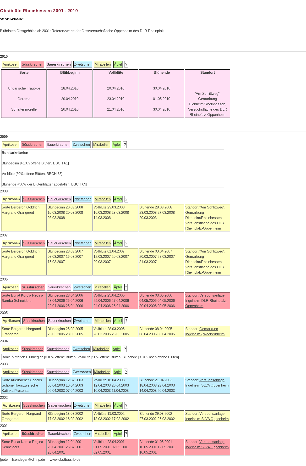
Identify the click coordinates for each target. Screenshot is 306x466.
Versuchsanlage (211, 295)
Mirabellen (103, 64)
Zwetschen (82, 64)
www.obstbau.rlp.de (65, 459)
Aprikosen (10, 64)
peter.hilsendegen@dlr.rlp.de (23, 459)
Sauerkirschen (58, 144)
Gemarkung (208, 329)
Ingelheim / (193, 334)
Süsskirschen (32, 64)
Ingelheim (193, 301)
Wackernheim (214, 334)
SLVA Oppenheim (215, 385)
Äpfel (118, 64)
